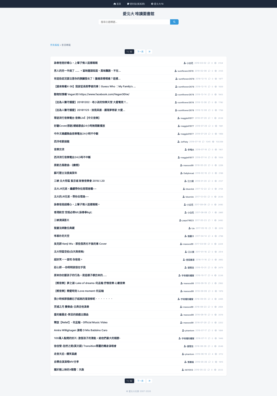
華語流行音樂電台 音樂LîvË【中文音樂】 (77, 117)
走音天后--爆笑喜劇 (65, 353)
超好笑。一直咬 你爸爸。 (68, 259)
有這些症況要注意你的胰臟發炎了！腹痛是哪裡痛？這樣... (87, 78)
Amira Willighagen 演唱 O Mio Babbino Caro (80, 330)
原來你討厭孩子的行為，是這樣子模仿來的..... (80, 275)
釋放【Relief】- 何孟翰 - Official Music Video (81, 322)
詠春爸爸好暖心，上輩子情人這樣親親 (76, 62)
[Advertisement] (138, 35)
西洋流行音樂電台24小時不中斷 (72, 157)
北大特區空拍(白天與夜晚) (69, 251)
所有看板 (54, 45)
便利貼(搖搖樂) (137, 4)
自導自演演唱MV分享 (66, 361)
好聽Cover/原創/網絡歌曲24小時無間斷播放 (79, 125)
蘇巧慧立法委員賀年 (65, 172)
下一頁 (140, 51)
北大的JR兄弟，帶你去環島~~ (71, 196)
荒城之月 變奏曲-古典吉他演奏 (71, 306)
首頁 (118, 4)
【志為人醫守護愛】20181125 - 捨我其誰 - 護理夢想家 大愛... (89, 110)
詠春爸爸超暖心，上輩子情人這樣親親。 (77, 204)
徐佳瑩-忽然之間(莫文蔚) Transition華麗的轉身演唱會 (85, 346)
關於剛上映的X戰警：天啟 (69, 369)
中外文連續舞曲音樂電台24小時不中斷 (76, 133)
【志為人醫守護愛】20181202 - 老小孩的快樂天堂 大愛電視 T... (91, 102)
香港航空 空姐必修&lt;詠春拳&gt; (73, 212)
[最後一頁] (149, 51)
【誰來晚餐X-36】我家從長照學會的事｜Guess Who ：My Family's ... (95, 86)
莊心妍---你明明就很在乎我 (70, 267)
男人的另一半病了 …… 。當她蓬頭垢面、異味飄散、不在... (87, 70)
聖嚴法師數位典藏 (64, 228)
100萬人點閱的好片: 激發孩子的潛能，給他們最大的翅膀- (87, 338)
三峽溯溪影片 (61, 220)
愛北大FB (158, 4)
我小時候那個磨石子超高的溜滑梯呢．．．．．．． (83, 298)
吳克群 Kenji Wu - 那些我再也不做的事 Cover (80, 243)
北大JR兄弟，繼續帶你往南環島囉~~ (75, 188)
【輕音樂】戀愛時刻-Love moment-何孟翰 (79, 290)
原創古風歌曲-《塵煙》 (67, 165)
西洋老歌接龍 (61, 141)
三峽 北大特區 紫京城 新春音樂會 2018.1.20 (79, 180)
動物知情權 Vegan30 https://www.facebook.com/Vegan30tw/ (91, 94)
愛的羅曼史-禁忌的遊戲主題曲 (71, 314)
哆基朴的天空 (61, 235)
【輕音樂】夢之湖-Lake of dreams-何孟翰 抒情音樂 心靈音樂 (89, 283)
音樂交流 (59, 149)
